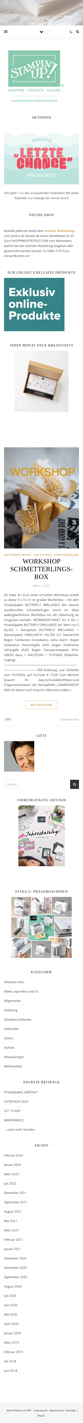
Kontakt (71, 1410)
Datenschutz (56, 1410)
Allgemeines (12, 1001)
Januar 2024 (12, 1165)
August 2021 (13, 1211)
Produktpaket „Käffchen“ (21, 1092)
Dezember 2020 (15, 1258)
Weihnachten (13, 1066)
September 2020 (15, 1277)
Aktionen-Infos (17, 555)
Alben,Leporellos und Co (21, 991)
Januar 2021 (12, 1249)
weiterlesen (42, 705)
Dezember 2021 (15, 1193)
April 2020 (11, 1324)
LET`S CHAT (12, 1111)
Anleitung (43, 555)
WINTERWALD (14, 1120)
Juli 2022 (10, 1183)
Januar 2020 (12, 1333)
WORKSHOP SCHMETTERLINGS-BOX (41, 569)
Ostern (8, 1038)
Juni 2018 (10, 1370)
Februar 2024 (13, 1155)
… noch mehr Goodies (19, 1129)
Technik (9, 1047)
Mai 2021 (10, 1221)
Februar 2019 (13, 1352)
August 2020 (13, 1286)
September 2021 (15, 1202)
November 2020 (15, 1268)
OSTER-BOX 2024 (16, 1101)
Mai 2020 (10, 1314)
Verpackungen (66, 555)
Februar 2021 (13, 1239)
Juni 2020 (10, 1305)
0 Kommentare (69, 719)
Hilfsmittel (11, 1029)
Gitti (8, 719)
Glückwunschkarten (17, 1019)
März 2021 (11, 1230)
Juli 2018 (10, 1361)
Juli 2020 (10, 1296)
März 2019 (11, 1342)
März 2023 (11, 1174)
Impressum (41, 1410)
